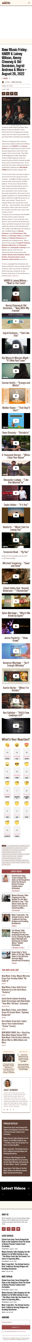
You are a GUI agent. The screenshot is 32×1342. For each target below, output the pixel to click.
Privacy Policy (21, 1331)
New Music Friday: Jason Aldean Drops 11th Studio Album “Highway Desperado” (15, 1012)
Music (14, 926)
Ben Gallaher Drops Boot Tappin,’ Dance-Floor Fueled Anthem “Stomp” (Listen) (14, 1023)
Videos (14, 963)
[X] (7, 93)
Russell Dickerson (16, 860)
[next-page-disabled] (28, 1194)
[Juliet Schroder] (3, 82)
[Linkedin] (7, 1109)
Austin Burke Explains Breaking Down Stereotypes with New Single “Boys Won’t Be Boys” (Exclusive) (16, 1001)
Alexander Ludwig (24, 845)
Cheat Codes (23, 847)
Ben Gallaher (14, 847)
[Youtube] (18, 1229)
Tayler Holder (15, 862)
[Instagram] (4, 1109)
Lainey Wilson (6, 856)
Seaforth (25, 860)
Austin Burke (14, 259)
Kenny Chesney (18, 854)
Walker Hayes (6, 864)
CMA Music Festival (18, 947)
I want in (15, 1327)
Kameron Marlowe (9, 245)
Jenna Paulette (16, 852)
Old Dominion (6, 860)
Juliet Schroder (16, 82)
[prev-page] (3, 1194)
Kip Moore (26, 854)
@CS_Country (13, 276)
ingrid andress (6, 852)
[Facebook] (3, 93)
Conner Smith (7, 255)
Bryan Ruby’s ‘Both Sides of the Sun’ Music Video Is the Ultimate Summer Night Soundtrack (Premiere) (21, 956)
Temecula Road (13, 257)
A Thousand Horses (12, 845)
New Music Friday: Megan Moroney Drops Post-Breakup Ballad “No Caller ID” (16, 978)
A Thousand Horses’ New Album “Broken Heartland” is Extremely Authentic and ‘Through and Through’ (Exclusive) (8, 1068)
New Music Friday (16, 858)
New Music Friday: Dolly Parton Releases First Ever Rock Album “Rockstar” (14, 989)
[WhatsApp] (16, 93)
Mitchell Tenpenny (17, 856)
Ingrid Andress (24, 243)
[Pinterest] (12, 93)
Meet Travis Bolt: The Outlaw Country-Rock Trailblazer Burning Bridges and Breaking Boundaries (20, 919)
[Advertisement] (16, 22)
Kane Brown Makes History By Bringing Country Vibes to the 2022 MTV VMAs (23, 1067)
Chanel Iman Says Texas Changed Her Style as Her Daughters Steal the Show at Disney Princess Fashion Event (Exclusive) (21, 882)
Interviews (15, 891)
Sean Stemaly (18, 255)
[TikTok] (10, 1109)
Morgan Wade (6, 858)
